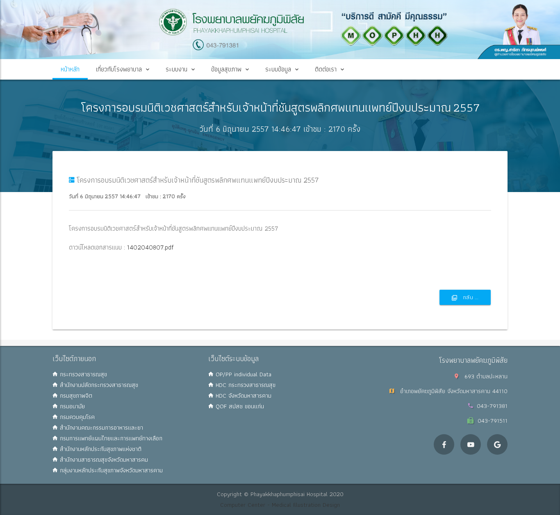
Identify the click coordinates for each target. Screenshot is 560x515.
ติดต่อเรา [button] (326, 69)
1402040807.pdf (149, 247)
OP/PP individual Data (242, 374)
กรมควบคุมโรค (76, 417)
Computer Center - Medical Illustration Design (280, 505)
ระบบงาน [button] (176, 69)
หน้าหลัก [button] (70, 69)
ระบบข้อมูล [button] (278, 69)
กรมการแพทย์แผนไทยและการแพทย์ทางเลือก (110, 438)
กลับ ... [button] (469, 297)
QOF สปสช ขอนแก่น (239, 406)
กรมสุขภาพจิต (75, 396)
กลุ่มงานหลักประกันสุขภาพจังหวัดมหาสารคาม (110, 470)
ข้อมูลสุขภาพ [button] (226, 69)
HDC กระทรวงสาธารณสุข (244, 385)
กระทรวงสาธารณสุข (82, 374)
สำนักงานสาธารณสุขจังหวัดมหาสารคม (103, 460)
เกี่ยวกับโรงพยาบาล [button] (119, 69)
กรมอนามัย (71, 406)
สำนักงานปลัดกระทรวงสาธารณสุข (98, 385)
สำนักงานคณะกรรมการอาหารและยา (100, 428)
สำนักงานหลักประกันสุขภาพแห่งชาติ (99, 449)
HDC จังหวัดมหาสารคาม (242, 396)
